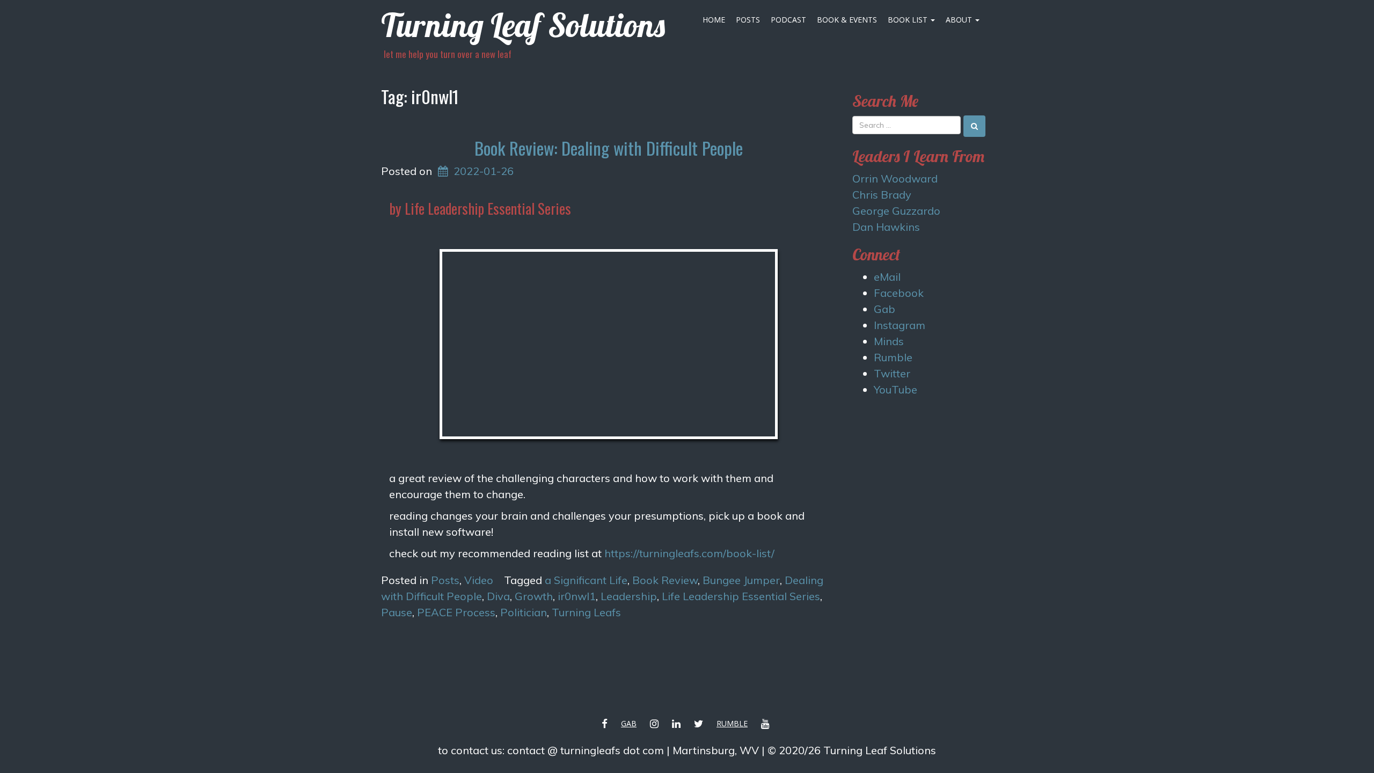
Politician (523, 612)
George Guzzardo (896, 210)
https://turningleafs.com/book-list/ (689, 553)
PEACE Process (456, 612)
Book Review (665, 580)
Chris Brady (881, 194)
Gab (884, 309)
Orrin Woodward (895, 178)
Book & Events (847, 19)
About (960, 19)
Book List (909, 19)
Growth (534, 596)
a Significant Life (586, 580)
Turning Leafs (586, 612)
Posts (748, 19)
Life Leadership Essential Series (741, 596)
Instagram (899, 325)
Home (714, 19)
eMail (887, 276)
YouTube (895, 389)
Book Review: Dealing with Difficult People (608, 148)
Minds (889, 341)
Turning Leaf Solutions (523, 25)
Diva (498, 596)
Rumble (893, 357)
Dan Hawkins (886, 227)
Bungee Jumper (741, 580)
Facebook (899, 293)
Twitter (892, 373)
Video (478, 580)
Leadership (629, 596)
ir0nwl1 (577, 596)
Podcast (788, 19)
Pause (396, 612)
